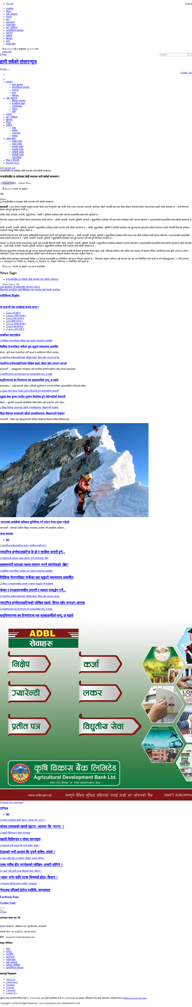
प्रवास (9, 17)
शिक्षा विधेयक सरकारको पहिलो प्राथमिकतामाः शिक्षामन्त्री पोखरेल (32, 413)
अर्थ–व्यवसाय (11, 14)
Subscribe (7, 51)
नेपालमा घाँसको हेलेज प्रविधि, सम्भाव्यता (25, 890)
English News (12, 163)
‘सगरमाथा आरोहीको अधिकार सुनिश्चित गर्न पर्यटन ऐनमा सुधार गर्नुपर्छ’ (35, 522)
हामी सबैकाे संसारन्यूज (18, 61)
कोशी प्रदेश (17, 141)
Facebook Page (9, 896)
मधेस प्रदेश (17, 144)
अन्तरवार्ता (10, 22)
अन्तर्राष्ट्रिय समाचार (15, 30)
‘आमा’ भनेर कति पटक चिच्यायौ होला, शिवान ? (29, 877)
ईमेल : (2, 937)
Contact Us (11, 993)
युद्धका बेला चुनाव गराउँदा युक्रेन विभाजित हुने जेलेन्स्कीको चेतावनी (32, 396)
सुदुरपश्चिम (16, 157)
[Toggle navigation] (8, 69)
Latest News (12, 982)
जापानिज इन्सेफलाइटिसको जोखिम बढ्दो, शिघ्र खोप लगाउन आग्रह (33, 363)
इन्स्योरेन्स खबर (18, 103)
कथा (14, 128)
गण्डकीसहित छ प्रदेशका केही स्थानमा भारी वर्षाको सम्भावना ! (26, 170)
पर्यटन (14, 109)
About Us (10, 979)
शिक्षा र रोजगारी (12, 160)
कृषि (14, 111)
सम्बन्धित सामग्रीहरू (10, 335)
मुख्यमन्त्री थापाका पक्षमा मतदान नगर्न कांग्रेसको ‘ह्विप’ (34, 565)
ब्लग (7, 19)
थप (7, 539)
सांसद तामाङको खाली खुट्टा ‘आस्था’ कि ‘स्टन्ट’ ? (32, 826)
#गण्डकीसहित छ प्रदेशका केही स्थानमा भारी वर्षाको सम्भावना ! (32, 279)
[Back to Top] (2, 909)
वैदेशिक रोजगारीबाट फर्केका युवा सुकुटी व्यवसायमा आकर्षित (29, 346)
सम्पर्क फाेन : (5, 931)
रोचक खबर (11, 44)
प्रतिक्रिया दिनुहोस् (9, 295)
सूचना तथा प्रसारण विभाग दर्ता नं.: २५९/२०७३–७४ (22, 998)
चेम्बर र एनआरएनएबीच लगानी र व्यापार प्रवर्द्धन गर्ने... (33, 590)
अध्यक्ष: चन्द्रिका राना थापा (89, 998)
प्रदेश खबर (11, 25)
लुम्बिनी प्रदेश (18, 152)
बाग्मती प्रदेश (17, 146)
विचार (8, 11)
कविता (15, 130)
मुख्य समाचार (17, 84)
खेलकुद (9, 38)
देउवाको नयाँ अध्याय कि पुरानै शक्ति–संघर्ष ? (27, 852)
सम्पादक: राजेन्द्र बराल (112, 998)
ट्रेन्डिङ (4, 808)
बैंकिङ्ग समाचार (19, 101)
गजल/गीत (16, 133)
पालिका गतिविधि (13, 965)
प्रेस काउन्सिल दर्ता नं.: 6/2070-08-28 (61, 998)
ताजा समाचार (6, 533)
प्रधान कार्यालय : (7, 926)
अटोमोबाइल (17, 106)
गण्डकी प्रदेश (18, 149)
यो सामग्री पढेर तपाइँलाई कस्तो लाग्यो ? (19, 307)
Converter (10, 990)
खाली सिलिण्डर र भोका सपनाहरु (20, 839)
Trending (10, 985)
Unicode (10, 987)
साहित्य (9, 35)
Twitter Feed (7, 902)
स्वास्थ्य (9, 33)
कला (8, 41)
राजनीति (9, 8)
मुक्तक (15, 136)
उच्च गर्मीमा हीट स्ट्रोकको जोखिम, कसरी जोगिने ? (31, 865)
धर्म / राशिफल (12, 27)
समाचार (9, 82)
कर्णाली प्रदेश (18, 155)
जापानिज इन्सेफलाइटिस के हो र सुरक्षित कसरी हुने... (32, 552)
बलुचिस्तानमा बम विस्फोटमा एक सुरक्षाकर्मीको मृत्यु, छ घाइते (29, 380)
